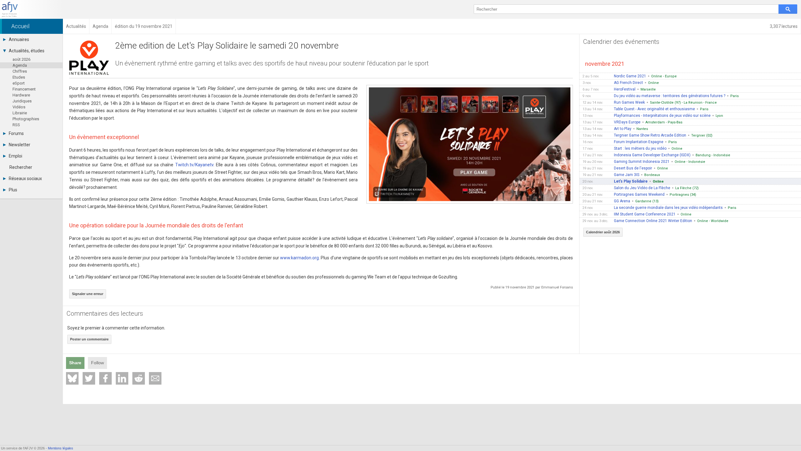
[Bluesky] (72, 378)
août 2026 (21, 59)
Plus (13, 189)
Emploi (15, 155)
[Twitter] (89, 378)
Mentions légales (60, 448)
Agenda (20, 65)
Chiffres (20, 71)
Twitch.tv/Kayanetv (194, 164)
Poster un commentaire (89, 339)
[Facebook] (105, 378)
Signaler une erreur (87, 294)
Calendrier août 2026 (603, 232)
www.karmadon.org (299, 257)
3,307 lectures (784, 26)
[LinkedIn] (122, 378)
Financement (24, 89)
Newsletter (19, 144)
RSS (16, 124)
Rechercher (20, 167)
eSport (19, 83)
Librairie (20, 113)
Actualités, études (26, 50)
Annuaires (19, 39)
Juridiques (22, 101)
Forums (16, 133)
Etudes (19, 77)
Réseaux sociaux (25, 178)
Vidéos (19, 107)
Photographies (26, 119)
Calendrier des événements (621, 41)
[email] (155, 378)
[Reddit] (138, 378)
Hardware (21, 95)
